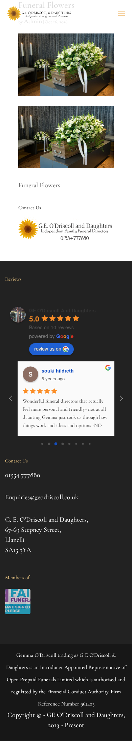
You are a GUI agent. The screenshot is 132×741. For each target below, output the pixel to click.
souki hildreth (58, 370)
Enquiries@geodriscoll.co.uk (42, 497)
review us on (47, 348)
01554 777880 (22, 475)
